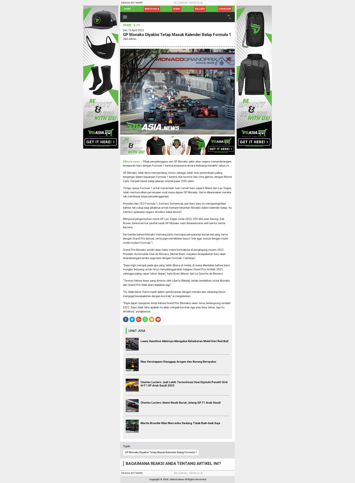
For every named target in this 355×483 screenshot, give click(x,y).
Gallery (200, 9)
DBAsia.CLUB (196, 2)
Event (177, 9)
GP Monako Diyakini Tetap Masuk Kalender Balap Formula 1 (161, 452)
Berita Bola (152, 9)
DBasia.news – (133, 161)
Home (127, 9)
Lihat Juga (137, 331)
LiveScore (225, 9)
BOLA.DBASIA (180, 2)
